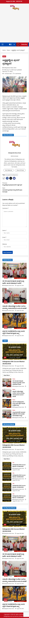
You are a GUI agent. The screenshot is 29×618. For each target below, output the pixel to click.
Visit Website (8, 170)
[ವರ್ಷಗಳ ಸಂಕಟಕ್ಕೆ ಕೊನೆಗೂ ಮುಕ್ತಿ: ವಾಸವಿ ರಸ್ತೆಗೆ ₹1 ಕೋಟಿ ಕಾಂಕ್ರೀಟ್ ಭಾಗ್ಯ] (14, 321)
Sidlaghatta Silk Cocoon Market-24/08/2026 (6, 497)
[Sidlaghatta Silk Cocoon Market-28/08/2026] (14, 352)
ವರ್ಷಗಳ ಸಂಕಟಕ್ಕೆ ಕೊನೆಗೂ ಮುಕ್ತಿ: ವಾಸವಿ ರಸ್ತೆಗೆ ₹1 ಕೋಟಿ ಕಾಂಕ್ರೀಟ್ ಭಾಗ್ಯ (6, 403)
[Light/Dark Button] (10, 44)
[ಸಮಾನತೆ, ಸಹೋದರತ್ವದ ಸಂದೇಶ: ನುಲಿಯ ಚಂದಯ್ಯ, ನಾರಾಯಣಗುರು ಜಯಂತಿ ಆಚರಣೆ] (14, 296)
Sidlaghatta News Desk (10, 67)
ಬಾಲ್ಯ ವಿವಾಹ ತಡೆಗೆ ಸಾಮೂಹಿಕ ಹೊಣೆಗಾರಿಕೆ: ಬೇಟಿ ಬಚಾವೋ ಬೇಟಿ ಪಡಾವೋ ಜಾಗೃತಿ (6, 413)
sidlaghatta (14, 175)
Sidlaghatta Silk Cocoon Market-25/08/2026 (6, 487)
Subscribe (24, 44)
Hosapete (8, 175)
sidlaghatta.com (8, 616)
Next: (12, 189)
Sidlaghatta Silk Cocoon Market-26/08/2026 (6, 476)
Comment (5, 208)
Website (4, 244)
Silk (5, 357)
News (4, 56)
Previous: (12, 184)
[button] (2, 44)
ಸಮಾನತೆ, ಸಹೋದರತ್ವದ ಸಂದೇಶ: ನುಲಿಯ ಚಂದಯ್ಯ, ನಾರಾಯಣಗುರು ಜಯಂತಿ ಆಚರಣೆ (6, 393)
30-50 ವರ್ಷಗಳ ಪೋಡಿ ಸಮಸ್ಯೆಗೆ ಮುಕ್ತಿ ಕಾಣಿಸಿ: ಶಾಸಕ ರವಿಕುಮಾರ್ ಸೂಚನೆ (6, 382)
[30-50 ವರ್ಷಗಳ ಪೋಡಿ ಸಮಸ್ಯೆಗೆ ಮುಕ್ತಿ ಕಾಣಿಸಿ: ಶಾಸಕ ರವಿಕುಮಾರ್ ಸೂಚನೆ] (14, 271)
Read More (7, 375)
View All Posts (20, 170)
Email (4, 237)
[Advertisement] (14, 26)
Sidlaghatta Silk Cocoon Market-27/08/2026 (6, 466)
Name (4, 230)
